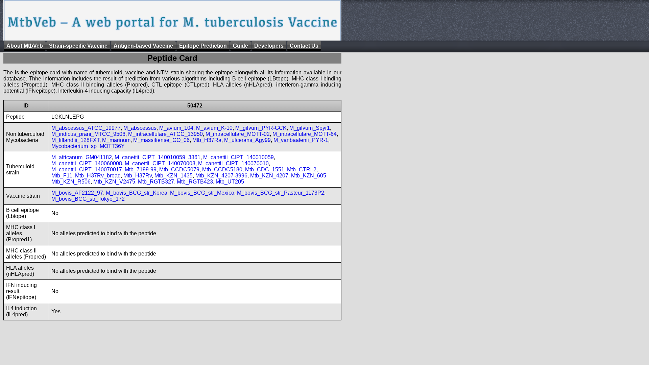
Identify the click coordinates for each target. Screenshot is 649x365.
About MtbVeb (24, 46)
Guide (240, 46)
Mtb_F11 (61, 175)
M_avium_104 (176, 128)
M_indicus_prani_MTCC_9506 (88, 134)
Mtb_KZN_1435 (173, 175)
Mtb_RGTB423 (195, 182)
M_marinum (116, 140)
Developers (269, 46)
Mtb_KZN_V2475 (114, 182)
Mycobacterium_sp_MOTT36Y (88, 146)
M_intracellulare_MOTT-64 (304, 134)
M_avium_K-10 (214, 128)
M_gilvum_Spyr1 (309, 128)
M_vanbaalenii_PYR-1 (300, 140)
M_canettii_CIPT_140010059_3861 (157, 157)
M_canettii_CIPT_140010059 (238, 157)
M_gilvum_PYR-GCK (261, 128)
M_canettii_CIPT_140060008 (86, 163)
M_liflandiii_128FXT (75, 140)
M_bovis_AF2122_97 (77, 193)
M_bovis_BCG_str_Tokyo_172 (88, 199)
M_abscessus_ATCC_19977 (86, 128)
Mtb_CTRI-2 (301, 169)
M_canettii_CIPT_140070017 (86, 169)
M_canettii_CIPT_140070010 (233, 163)
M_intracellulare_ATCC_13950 (165, 134)
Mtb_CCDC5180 (222, 169)
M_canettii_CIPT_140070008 (160, 163)
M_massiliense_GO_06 (161, 140)
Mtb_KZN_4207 (269, 175)
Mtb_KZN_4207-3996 (221, 175)
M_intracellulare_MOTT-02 (238, 134)
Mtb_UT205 (230, 182)
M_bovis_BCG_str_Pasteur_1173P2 (280, 193)
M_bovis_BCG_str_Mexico (202, 193)
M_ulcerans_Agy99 (247, 140)
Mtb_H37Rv (137, 175)
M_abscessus (140, 128)
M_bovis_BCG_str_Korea (136, 193)
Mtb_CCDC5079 (179, 169)
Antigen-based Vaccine (143, 46)
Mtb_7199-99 (141, 169)
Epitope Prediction (203, 46)
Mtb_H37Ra (206, 140)
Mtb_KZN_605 (308, 175)
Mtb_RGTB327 (156, 182)
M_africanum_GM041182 (81, 157)
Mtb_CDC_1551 (264, 169)
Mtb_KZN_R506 (71, 182)
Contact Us (304, 46)
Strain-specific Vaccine (78, 46)
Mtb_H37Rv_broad (98, 175)
